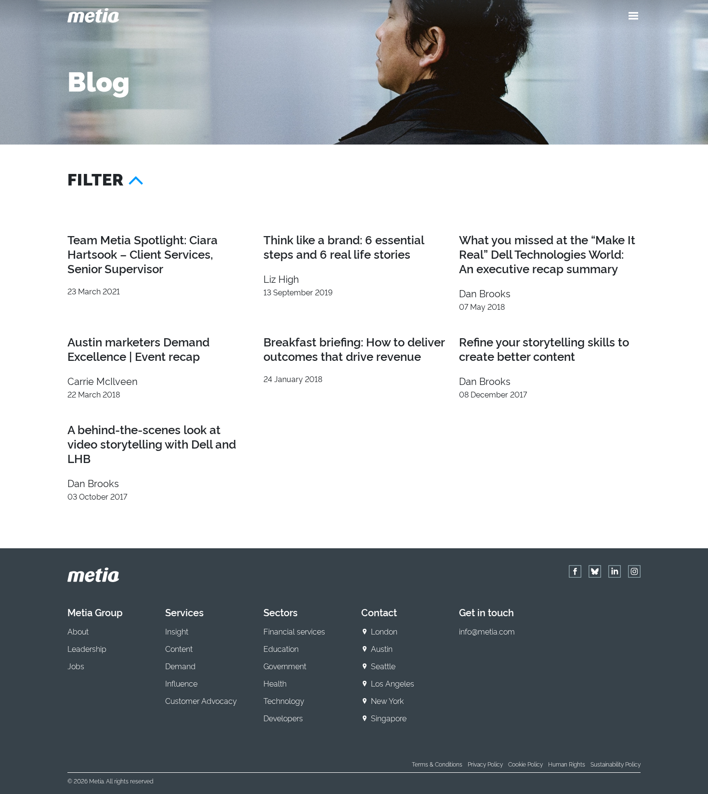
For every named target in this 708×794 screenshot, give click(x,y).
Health (275, 683)
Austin (382, 648)
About (78, 631)
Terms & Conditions (437, 764)
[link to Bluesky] (595, 571)
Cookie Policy (525, 764)
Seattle (383, 666)
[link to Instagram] (634, 571)
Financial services (294, 631)
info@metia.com (487, 631)
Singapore (388, 718)
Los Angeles (392, 683)
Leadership (86, 648)
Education (281, 648)
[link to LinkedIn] (614, 571)
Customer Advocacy (201, 700)
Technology (283, 700)
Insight (176, 631)
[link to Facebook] (575, 571)
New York (387, 700)
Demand (180, 666)
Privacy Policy (485, 764)
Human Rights (566, 764)
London (384, 631)
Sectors (280, 612)
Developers (283, 718)
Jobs (75, 666)
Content (179, 648)
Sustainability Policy (615, 764)
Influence (181, 683)
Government (284, 666)
